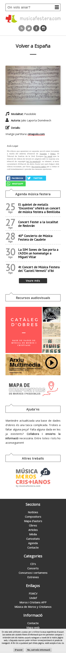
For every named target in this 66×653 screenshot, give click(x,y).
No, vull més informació (38, 650)
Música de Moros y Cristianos (33, 606)
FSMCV (33, 593)
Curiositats (33, 538)
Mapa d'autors (33, 521)
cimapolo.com (36, 134)
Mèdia (33, 534)
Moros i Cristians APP (33, 602)
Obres (33, 525)
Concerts (33, 568)
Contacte (33, 547)
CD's (33, 564)
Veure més (33, 280)
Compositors (33, 516)
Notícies (33, 512)
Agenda (33, 543)
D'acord (18, 650)
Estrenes (33, 577)
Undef (33, 598)
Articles (33, 530)
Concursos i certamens (33, 572)
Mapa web (33, 627)
